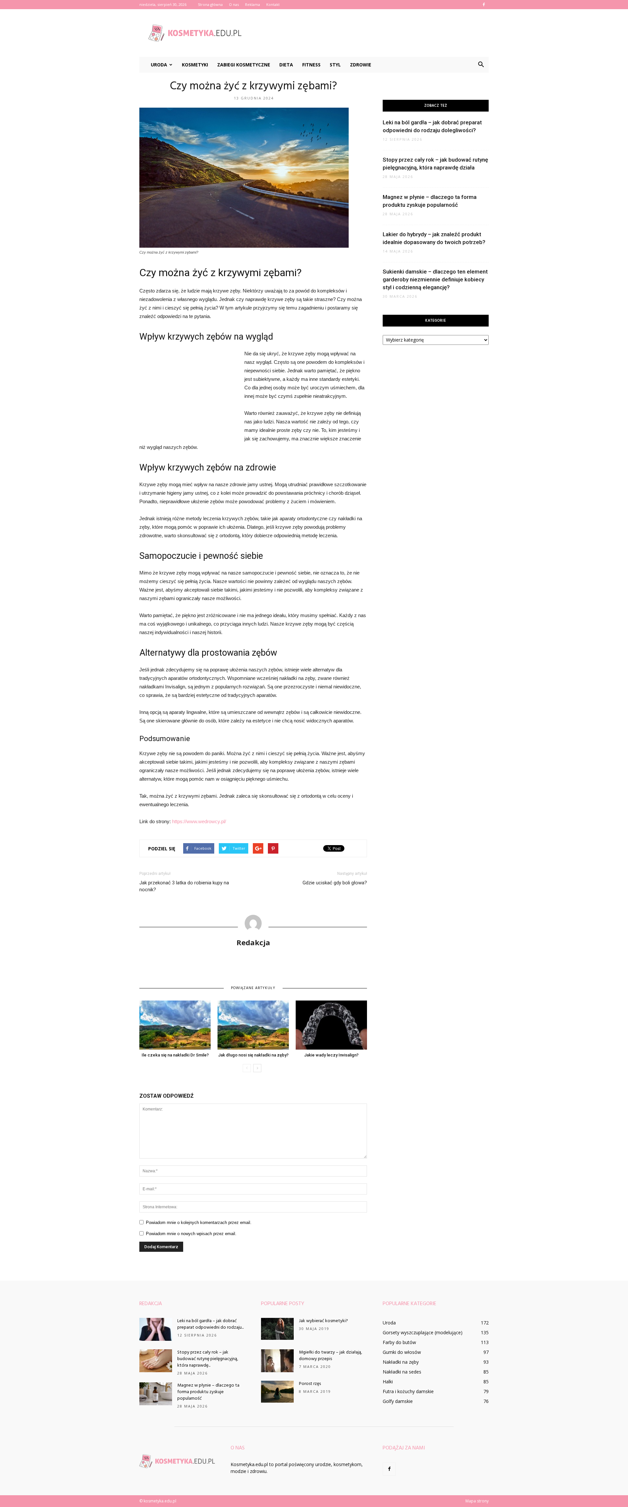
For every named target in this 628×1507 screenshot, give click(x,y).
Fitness (311, 65)
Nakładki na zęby (401, 1362)
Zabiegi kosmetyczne (243, 65)
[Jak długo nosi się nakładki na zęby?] (253, 1025)
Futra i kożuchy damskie (408, 1391)
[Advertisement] (370, 33)
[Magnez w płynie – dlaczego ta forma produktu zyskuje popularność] (155, 1393)
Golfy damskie (398, 1401)
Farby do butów (399, 1342)
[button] (481, 65)
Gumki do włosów (402, 1352)
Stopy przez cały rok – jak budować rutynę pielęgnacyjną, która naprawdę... (207, 1359)
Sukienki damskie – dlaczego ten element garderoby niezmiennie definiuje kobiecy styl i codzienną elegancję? (435, 279)
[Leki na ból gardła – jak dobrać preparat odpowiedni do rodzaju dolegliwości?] (155, 1329)
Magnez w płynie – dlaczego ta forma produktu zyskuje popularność (208, 1392)
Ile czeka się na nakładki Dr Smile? (175, 1055)
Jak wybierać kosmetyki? (323, 1321)
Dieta (286, 65)
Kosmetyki (195, 65)
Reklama (252, 4)
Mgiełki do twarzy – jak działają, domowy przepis (330, 1356)
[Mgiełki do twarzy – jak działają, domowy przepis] (277, 1360)
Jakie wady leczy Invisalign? (331, 1055)
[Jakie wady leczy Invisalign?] (331, 1025)
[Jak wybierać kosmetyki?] (277, 1329)
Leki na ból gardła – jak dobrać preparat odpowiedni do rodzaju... (210, 1324)
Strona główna (210, 4)
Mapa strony (477, 1501)
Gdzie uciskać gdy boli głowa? (335, 883)
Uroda (159, 65)
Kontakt (273, 4)
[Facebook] (484, 4)
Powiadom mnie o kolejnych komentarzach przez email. (199, 1222)
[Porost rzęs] (277, 1392)
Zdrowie (360, 65)
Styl (335, 65)
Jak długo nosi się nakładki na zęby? (253, 1055)
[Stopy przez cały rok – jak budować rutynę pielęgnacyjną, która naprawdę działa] (155, 1360)
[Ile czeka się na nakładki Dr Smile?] (175, 1025)
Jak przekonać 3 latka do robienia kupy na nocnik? (184, 886)
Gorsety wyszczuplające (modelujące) (422, 1332)
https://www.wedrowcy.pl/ (199, 821)
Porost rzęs (310, 1384)
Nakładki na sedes (402, 1372)
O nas (234, 4)
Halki (388, 1381)
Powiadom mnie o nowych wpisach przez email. (191, 1233)
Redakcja (253, 942)
